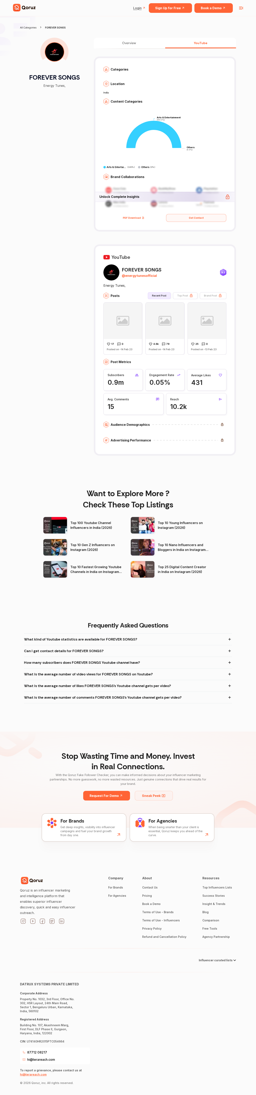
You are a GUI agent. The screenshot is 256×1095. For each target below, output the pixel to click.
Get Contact (196, 217)
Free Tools (209, 928)
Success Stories (213, 895)
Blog (205, 912)
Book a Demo (211, 8)
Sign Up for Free (168, 8)
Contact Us (150, 887)
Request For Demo (104, 796)
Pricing (147, 895)
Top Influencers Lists (217, 887)
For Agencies (117, 895)
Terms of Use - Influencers (161, 920)
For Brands (115, 887)
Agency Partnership (216, 936)
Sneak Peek (151, 796)
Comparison (210, 920)
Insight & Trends (213, 904)
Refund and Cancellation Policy (164, 936)
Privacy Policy (152, 928)
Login (137, 8)
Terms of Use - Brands (158, 912)
